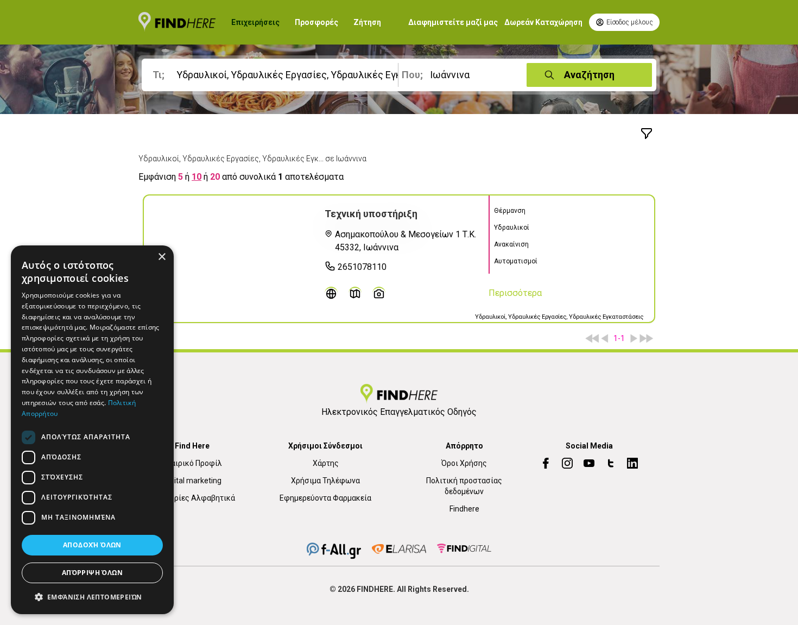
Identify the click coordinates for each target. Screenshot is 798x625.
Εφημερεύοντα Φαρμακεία (325, 498)
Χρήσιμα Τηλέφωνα (325, 480)
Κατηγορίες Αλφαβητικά (192, 498)
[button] (92, 596)
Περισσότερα (515, 293)
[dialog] (92, 429)
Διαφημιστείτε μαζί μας (453, 22)
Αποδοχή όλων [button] (92, 545)
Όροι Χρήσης (464, 463)
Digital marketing (192, 480)
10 (196, 177)
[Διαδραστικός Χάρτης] (355, 293)
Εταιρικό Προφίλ (192, 463)
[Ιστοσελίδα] (331, 293)
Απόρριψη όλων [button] (92, 572)
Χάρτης (326, 463)
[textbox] (272, 75)
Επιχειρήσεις (255, 22)
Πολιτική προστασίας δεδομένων (464, 486)
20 (215, 177)
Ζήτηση (367, 22)
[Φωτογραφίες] (378, 293)
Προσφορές (316, 22)
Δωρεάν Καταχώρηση (543, 22)
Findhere (464, 508)
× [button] (161, 257)
